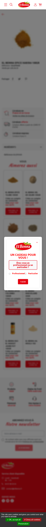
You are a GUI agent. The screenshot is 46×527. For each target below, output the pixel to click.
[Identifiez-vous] (35, 4)
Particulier (33, 273)
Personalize (23, 524)
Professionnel (18, 273)
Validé (23, 282)
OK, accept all (14, 520)
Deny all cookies (33, 520)
